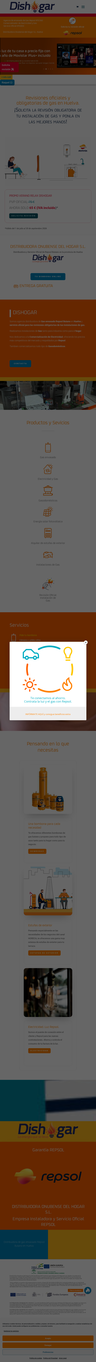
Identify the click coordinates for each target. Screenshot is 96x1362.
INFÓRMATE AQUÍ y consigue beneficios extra (47, 714)
